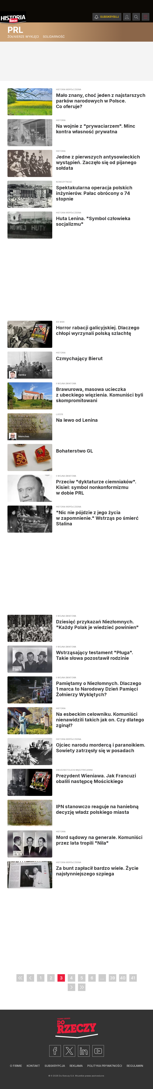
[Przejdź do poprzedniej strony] (30, 978)
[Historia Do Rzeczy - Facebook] (55, 1051)
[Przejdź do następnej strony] (71, 987)
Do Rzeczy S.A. (66, 1075)
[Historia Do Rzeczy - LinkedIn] (84, 1051)
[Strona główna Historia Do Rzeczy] (13, 18)
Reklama (76, 1066)
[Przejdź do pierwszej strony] (20, 978)
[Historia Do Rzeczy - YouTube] (98, 1051)
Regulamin (135, 1066)
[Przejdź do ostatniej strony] (81, 987)
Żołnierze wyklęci (23, 36)
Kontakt (33, 1066)
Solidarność (54, 36)
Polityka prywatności (104, 1066)
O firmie (16, 1066)
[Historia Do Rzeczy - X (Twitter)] (69, 1051)
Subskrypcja (55, 1066)
